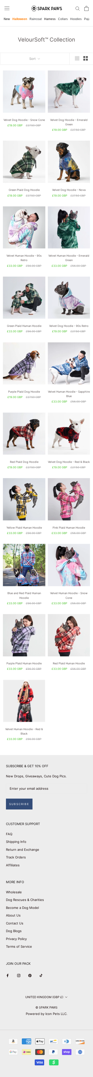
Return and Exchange (22, 850)
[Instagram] (18, 975)
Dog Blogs (14, 931)
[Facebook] (7, 975)
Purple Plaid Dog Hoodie (24, 391)
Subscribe (19, 804)
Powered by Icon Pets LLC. (46, 1014)
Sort (33, 59)
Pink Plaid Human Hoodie (69, 527)
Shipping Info (16, 842)
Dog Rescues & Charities (25, 900)
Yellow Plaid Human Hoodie (24, 527)
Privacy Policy (16, 939)
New (7, 19)
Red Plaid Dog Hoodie (24, 462)
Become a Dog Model (22, 908)
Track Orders (16, 857)
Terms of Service (19, 946)
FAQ (9, 834)
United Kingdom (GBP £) (44, 997)
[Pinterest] (29, 975)
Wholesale (14, 892)
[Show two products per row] (85, 58)
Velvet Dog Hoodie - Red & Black (69, 462)
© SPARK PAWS (46, 1007)
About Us (13, 915)
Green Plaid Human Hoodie (24, 326)
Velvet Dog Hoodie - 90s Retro (69, 326)
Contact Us (14, 923)
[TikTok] (41, 975)
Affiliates (13, 865)
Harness (50, 19)
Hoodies (76, 19)
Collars (63, 19)
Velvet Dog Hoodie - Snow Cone (24, 120)
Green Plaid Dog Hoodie (24, 190)
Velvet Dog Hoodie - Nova (69, 190)
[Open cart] (86, 8)
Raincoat (36, 19)
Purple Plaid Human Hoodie (24, 663)
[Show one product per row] (77, 58)
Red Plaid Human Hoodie (69, 663)
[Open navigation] (6, 8)
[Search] (77, 8)
